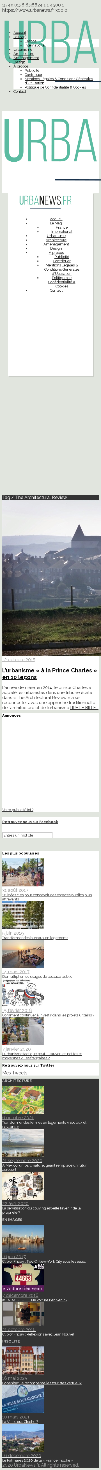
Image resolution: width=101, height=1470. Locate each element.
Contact (19, 91)
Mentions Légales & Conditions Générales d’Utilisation (61, 269)
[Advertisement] (50, 348)
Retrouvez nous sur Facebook (30, 822)
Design (19, 62)
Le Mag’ (19, 37)
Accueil (19, 33)
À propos (20, 66)
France (30, 41)
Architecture (23, 54)
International (35, 45)
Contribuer (33, 75)
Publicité (32, 70)
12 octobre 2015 (18, 659)
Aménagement (26, 58)
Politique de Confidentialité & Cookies (55, 87)
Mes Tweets (14, 1073)
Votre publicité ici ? (17, 809)
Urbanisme (22, 49)
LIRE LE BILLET (84, 707)
